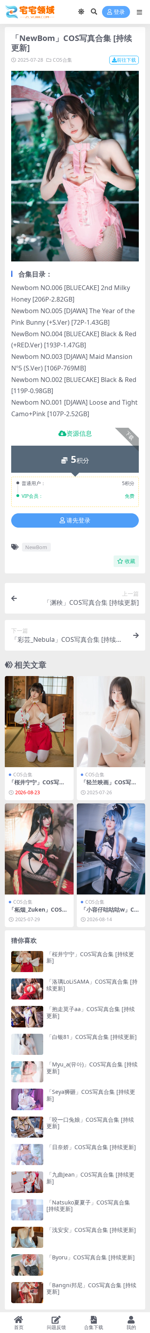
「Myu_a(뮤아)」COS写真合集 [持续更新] (92, 1067)
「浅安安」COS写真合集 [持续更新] (91, 1230)
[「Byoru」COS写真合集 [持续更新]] (27, 1264)
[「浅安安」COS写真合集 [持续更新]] (27, 1237)
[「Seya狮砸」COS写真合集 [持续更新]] (27, 1099)
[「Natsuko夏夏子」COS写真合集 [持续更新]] (27, 1209)
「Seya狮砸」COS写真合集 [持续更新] (90, 1095)
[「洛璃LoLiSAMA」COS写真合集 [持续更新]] (27, 989)
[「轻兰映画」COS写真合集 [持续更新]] (111, 721)
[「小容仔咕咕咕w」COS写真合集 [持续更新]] (111, 849)
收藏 (130, 561)
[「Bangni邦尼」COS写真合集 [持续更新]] (27, 1292)
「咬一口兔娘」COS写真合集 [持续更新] (90, 1123)
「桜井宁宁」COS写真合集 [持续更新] (37, 785)
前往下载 (126, 60)
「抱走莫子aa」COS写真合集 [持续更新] (90, 1012)
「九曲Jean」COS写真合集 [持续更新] (90, 1178)
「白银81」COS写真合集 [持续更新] (91, 1037)
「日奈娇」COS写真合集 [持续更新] (91, 1147)
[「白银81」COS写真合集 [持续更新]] (27, 1044)
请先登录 (78, 520)
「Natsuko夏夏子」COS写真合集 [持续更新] (88, 1206)
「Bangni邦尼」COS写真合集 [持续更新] (91, 1288)
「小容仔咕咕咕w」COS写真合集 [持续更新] (109, 913)
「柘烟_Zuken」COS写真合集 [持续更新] (38, 913)
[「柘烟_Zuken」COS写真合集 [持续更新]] (39, 849)
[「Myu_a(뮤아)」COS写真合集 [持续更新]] (27, 1071)
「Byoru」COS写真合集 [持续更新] (90, 1257)
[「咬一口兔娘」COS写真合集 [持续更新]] (27, 1127)
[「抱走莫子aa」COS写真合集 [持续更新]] (27, 1016)
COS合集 (62, 60)
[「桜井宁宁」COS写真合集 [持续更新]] (39, 721)
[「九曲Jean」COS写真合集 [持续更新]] (27, 1182)
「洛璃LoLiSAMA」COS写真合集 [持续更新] (92, 985)
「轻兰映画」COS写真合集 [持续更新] (109, 785)
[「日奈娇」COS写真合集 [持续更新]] (27, 1154)
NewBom (36, 547)
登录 (119, 12)
